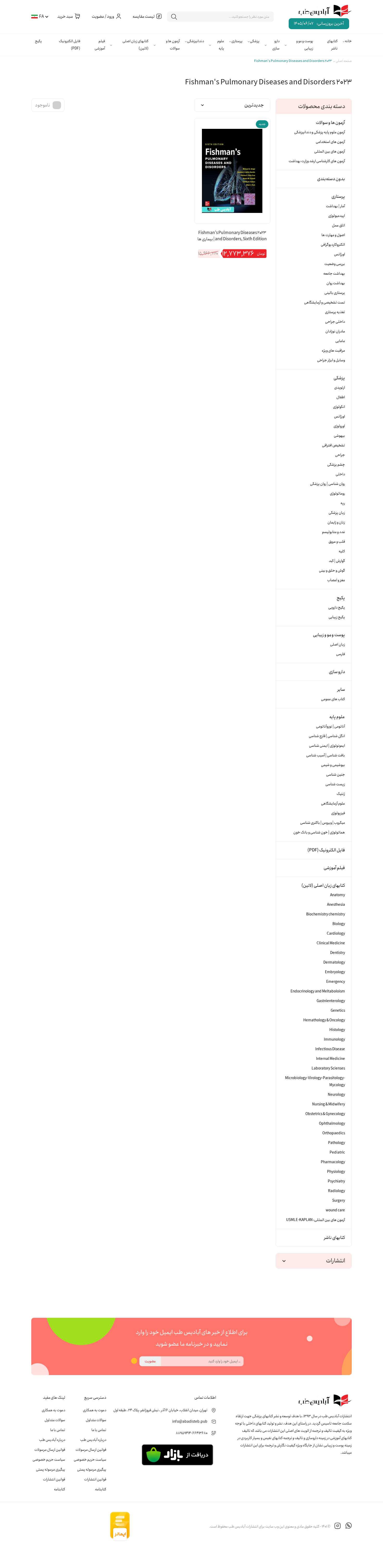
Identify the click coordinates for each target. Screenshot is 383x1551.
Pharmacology (333, 1162)
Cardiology (336, 933)
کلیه (342, 551)
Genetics (338, 1011)
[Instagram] (338, 1526)
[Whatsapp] (348, 1526)
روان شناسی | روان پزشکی (327, 484)
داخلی (340, 474)
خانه (348, 41)
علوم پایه (220, 44)
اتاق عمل (338, 225)
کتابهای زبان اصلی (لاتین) (135, 44)
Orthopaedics (333, 1133)
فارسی (340, 654)
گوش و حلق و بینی (332, 570)
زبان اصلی (337, 644)
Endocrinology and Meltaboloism (318, 991)
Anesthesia (336, 905)
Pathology (336, 1143)
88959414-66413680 (191, 1433)
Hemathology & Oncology (324, 1020)
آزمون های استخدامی (330, 142)
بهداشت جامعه (334, 273)
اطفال (340, 397)
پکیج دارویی (336, 607)
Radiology (336, 1191)
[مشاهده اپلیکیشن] (177, 1454)
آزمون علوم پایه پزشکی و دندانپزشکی (319, 132)
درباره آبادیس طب (93, 1440)
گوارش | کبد (337, 561)
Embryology (335, 972)
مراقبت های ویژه (333, 350)
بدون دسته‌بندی (331, 178)
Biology (338, 924)
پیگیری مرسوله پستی (91, 1469)
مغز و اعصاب (336, 580)
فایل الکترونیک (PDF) (69, 44)
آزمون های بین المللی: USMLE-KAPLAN (315, 1220)
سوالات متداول (96, 1420)
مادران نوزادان (335, 331)
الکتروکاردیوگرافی (333, 245)
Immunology (334, 1039)
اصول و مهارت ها (333, 235)
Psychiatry (336, 1181)
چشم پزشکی (336, 464)
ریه (343, 503)
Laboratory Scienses (328, 1068)
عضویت (150, 1361)
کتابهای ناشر (332, 44)
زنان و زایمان (336, 522)
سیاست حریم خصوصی (90, 1460)
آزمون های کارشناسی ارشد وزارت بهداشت (317, 161)
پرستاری (237, 41)
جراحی (340, 455)
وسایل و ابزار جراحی (331, 360)
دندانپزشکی (195, 41)
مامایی (340, 341)
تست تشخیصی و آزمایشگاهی (324, 302)
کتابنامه (100, 1489)
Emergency (335, 982)
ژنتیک (341, 794)
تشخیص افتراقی (333, 445)
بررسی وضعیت (334, 264)
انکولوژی (339, 407)
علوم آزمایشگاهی (333, 803)
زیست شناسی (335, 784)
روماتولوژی (337, 493)
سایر (341, 689)
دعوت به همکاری (94, 1410)
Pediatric (337, 1152)
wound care (335, 1210)
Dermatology (334, 962)
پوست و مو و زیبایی (304, 44)
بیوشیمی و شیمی (333, 765)
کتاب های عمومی (333, 699)
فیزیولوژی (338, 813)
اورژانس (339, 254)
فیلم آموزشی (100, 44)
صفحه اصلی (344, 61)
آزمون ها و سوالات (173, 44)
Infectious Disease (330, 1049)
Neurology (336, 1095)
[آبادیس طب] (321, 11)
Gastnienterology (331, 1001)
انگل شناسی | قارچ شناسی (327, 736)
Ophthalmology (332, 1123)
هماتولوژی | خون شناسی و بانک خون (319, 832)
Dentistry (337, 953)
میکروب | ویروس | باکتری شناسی (322, 823)
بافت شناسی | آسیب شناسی (325, 755)
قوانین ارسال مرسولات (91, 1450)
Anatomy (337, 895)
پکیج (38, 41)
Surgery (338, 1201)
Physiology (336, 1172)
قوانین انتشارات (95, 1479)
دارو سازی (276, 44)
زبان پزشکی (337, 513)
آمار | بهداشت (335, 206)
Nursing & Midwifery (328, 1104)
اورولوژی (339, 426)
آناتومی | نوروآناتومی (330, 726)
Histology (337, 1030)
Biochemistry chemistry (325, 914)
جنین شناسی (335, 774)
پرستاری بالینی (334, 293)
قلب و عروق (337, 542)
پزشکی (255, 41)
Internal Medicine (330, 1059)
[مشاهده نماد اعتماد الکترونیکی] (170, 1526)
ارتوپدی (339, 387)
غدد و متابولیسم (333, 532)
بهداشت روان (335, 283)
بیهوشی (339, 436)
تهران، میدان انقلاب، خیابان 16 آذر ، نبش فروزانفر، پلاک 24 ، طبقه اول (160, 1410)
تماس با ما (98, 1430)
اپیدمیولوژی (336, 216)
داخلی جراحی (335, 322)
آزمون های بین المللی (329, 151)
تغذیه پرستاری (335, 312)
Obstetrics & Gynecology (325, 1114)
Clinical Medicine (331, 943)
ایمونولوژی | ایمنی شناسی (327, 746)
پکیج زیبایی (337, 617)
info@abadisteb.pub (189, 1422)
